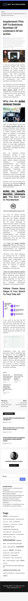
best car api (5, 521)
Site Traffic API (6, 557)
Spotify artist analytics (8, 44)
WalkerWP (21, 597)
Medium (19, 540)
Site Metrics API (6, 555)
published (20, 547)
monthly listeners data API (14, 126)
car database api (6, 524)
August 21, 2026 (7, 422)
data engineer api (7, 531)
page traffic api (11, 546)
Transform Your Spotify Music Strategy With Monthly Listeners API (7, 387)
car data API (16, 521)
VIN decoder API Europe (20, 573)
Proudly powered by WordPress (14, 595)
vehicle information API (11, 570)
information (9, 540)
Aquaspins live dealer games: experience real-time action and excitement (12, 500)
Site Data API (6, 552)
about (5, 516)
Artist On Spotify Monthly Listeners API (14, 194)
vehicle (22, 560)
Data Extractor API (17, 531)
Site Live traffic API (14, 552)
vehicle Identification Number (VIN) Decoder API (13, 566)
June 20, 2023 (7, 38)
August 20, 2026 (7, 432)
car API (10, 521)
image (14, 536)
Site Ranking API (14, 555)
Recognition (5, 550)
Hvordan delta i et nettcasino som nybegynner (14, 418)
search (11, 550)
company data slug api (8, 526)
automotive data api (20, 519)
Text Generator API (18, 557)
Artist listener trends (9, 39)
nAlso (4, 543)
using (17, 560)
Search (23, 479)
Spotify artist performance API (9, 46)
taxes (12, 557)
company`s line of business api (10, 529)
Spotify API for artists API (16, 43)
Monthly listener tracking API (14, 42)
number (4, 546)
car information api (13, 524)
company (21, 524)
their (4, 560)
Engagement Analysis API (9, 534)
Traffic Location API (10, 560)
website (5, 575)
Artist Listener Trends (14, 103)
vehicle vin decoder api (8, 573)
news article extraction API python (14, 543)
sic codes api (18, 550)
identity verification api (7, 536)
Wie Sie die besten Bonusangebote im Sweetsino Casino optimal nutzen (14, 439)
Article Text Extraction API (9, 519)
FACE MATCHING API (20, 534)
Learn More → (14, 465)
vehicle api (5, 563)
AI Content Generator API (13, 516)
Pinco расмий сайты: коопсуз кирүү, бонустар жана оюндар (13, 428)
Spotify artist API (17, 44)
